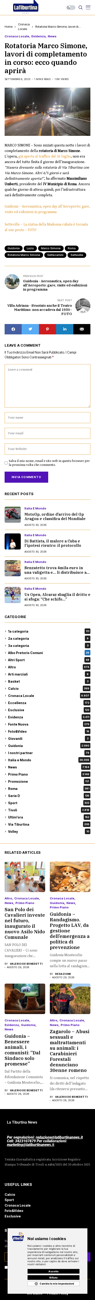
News (52, 36)
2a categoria (48, 638)
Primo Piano (48, 774)
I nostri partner (48, 753)
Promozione (48, 781)
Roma (48, 789)
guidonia (14, 248)
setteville (77, 255)
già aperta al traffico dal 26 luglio (44, 156)
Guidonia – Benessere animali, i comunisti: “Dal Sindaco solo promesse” (22, 1050)
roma (72, 248)
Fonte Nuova (48, 724)
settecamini (55, 255)
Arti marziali (48, 674)
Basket (48, 681)
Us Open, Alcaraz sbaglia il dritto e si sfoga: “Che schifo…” (57, 596)
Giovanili (48, 739)
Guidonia (48, 746)
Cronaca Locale (17, 36)
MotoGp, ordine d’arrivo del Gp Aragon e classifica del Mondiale (55, 516)
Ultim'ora (48, 817)
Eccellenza (48, 703)
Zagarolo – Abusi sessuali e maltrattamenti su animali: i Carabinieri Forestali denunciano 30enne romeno (69, 1050)
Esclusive (48, 710)
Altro (48, 667)
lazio (30, 248)
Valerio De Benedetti (26, 963)
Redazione (63, 974)
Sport (48, 803)
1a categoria (48, 631)
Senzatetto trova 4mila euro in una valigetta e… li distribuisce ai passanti (56, 572)
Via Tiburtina (48, 824)
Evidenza (38, 36)
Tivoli (48, 810)
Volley (48, 831)
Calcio (48, 688)
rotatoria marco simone (24, 255)
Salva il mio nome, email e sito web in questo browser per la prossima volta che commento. (49, 463)
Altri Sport (48, 660)
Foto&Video (48, 731)
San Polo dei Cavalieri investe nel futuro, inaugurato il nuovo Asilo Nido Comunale (25, 923)
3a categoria (48, 646)
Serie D (48, 796)
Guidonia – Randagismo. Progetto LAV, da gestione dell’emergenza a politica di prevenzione (70, 930)
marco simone (51, 248)
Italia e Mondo (35, 508)
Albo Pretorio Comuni (48, 653)
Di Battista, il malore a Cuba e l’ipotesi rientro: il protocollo (52, 543)
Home (8, 26)
